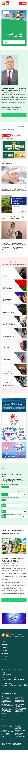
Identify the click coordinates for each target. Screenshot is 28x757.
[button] (4, 12)
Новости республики (7, 138)
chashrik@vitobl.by (19, 679)
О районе (4, 647)
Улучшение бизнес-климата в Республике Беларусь (6, 701)
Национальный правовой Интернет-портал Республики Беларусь (20, 697)
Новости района (6, 135)
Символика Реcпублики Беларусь (20, 731)
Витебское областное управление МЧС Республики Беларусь (6, 718)
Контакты (4, 663)
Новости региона (16, 135)
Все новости (21, 126)
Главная (3, 641)
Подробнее (7, 42)
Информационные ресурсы (9, 693)
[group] (15, 618)
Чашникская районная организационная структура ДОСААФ (21, 718)
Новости (3, 659)
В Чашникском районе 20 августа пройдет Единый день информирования (13, 217)
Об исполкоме (5, 644)
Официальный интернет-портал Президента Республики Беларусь (6, 697)
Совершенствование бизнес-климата (19, 734)
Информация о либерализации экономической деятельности (18, 727)
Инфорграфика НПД (6, 163)
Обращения (4, 653)
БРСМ (2, 736)
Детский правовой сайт (20, 736)
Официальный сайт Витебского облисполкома (7, 705)
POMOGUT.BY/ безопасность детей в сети (7, 731)
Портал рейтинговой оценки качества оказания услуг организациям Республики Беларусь (6, 710)
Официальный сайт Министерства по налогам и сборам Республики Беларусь (7, 715)
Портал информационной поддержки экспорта (20, 701)
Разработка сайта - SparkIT (5, 744)
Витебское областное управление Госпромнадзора (19, 705)
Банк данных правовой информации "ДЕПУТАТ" (6, 726)
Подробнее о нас (7, 115)
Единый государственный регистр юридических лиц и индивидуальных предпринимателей (21, 710)
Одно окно (4, 656)
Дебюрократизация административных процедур (19, 722)
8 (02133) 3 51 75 (6, 674)
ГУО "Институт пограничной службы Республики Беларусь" (19, 714)
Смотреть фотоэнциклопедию (10, 600)
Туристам (4, 650)
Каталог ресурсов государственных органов (6, 722)
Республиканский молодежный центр (5, 734)
